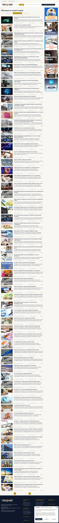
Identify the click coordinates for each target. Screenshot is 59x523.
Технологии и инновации (40, 500)
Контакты (34, 4)
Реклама (29, 4)
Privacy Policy (44, 521)
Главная (16, 4)
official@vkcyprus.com (12, 1)
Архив (26, 4)
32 (26, 493)
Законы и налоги (26, 508)
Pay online (39, 4)
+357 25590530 (4, 1)
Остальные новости (26, 505)
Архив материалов (51, 506)
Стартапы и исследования (40, 502)
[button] (57, 507)
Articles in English (51, 500)
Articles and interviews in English (48, 4)
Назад (3, 8)
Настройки (54, 519)
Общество (26, 520)
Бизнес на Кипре (26, 500)
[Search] (56, 1)
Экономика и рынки (26, 502)
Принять (38, 519)
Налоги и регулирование (27, 512)
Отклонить (46, 519)
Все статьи (21, 4)
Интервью (26, 516)
